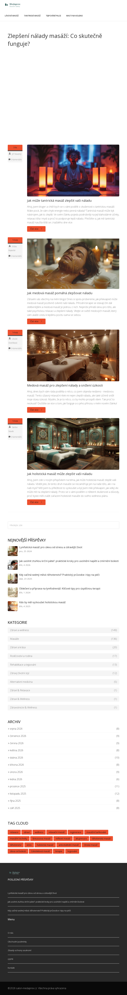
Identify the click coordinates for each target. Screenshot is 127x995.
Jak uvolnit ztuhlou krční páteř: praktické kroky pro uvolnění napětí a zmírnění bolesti (69, 561)
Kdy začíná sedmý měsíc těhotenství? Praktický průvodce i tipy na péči (59, 574)
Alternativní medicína (63, 681)
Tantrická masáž (32, 15)
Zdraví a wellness (63, 630)
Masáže (63, 638)
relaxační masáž (57, 832)
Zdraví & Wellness (63, 699)
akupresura (81, 838)
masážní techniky (18, 838)
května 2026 (16, 750)
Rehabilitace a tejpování (63, 664)
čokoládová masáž (40, 851)
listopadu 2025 (17, 793)
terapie (58, 851)
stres (29, 844)
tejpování (72, 851)
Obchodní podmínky (17, 941)
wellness (39, 832)
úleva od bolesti (18, 851)
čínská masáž (91, 844)
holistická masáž (45, 844)
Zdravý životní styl (63, 673)
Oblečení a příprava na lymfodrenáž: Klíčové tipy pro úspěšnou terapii (59, 588)
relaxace (14, 832)
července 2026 (17, 736)
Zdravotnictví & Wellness (63, 707)
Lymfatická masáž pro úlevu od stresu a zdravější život (50, 547)
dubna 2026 (16, 757)
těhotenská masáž (101, 838)
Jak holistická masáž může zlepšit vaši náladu (59, 474)
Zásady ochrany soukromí (19, 950)
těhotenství (15, 844)
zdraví (27, 832)
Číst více (34, 228)
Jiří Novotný (16, 154)
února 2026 (16, 772)
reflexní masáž (63, 838)
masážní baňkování (96, 832)
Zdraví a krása (63, 647)
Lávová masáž (12, 15)
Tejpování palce (53, 15)
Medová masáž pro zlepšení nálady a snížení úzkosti (65, 385)
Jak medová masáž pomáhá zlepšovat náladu (59, 293)
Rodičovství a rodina (63, 656)
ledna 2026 (15, 779)
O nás (10, 932)
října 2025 (15, 800)
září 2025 (14, 808)
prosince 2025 (17, 786)
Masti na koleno (74, 15)
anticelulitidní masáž (69, 844)
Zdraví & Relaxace (63, 690)
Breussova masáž (41, 838)
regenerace (75, 832)
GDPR (10, 959)
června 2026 (16, 743)
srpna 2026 (15, 728)
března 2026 (16, 764)
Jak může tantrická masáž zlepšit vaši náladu (59, 200)
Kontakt (11, 967)
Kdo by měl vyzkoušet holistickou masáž (42, 602)
